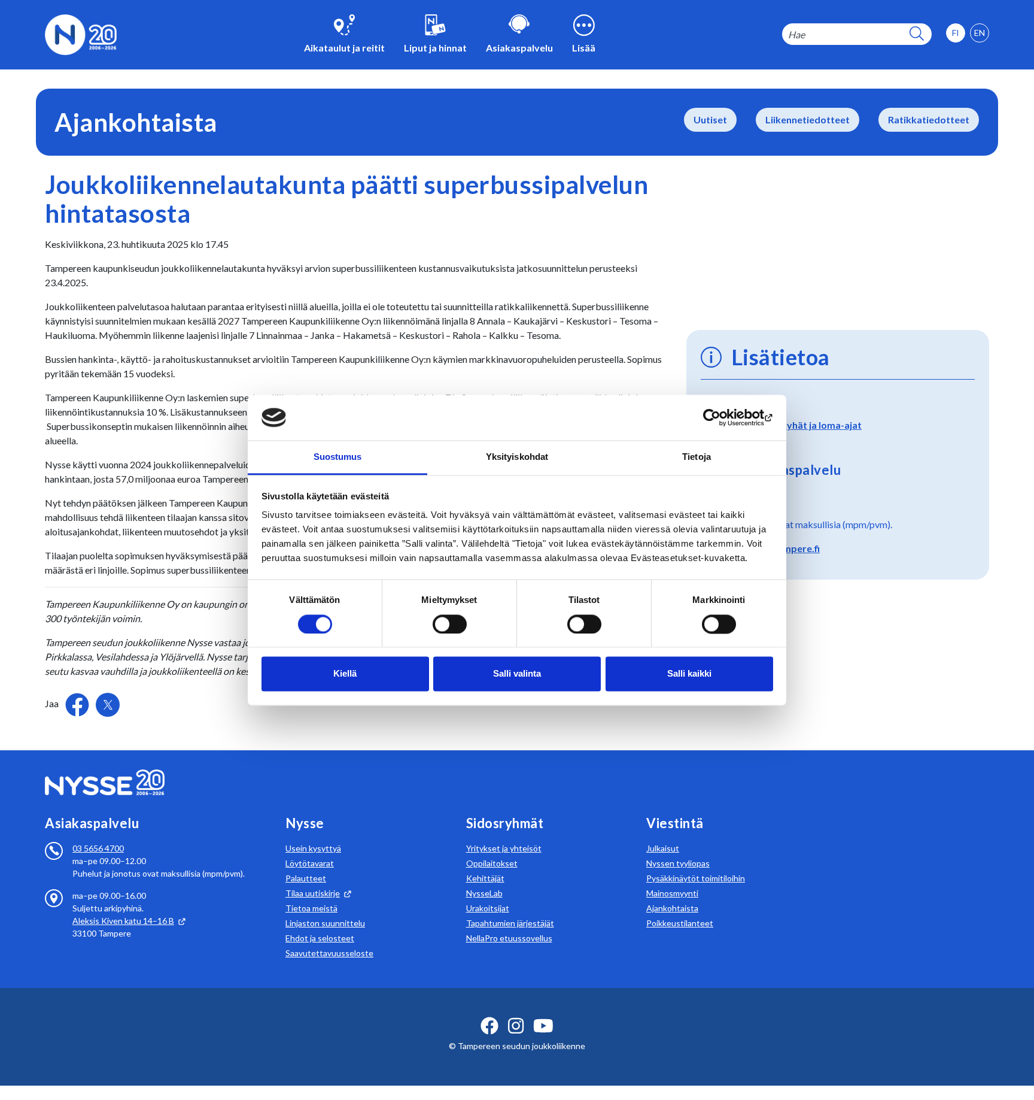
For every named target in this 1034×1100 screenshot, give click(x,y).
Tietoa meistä (311, 908)
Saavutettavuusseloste (329, 953)
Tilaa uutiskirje (312, 893)
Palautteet (305, 878)
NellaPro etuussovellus (509, 938)
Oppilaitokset (492, 863)
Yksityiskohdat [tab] (517, 457)
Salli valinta (517, 674)
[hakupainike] (917, 34)
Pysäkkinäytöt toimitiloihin (695, 878)
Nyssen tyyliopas (678, 863)
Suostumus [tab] (338, 457)
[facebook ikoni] (489, 1026)
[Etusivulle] (81, 33)
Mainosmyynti (672, 893)
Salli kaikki (689, 674)
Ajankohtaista (672, 908)
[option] (979, 33)
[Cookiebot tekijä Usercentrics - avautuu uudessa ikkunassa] (720, 417)
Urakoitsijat (487, 908)
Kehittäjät (485, 878)
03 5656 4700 (98, 848)
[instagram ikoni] (516, 1026)
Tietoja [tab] (696, 457)
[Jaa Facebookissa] (78, 703)
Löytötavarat (309, 863)
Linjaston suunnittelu (325, 923)
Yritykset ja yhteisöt (504, 848)
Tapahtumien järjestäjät (510, 923)
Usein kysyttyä (313, 848)
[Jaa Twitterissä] (108, 705)
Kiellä (345, 674)
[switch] (450, 624)
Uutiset (710, 119)
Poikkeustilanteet (679, 923)
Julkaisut (662, 848)
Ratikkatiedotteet (928, 119)
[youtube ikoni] (543, 1026)
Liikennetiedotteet (807, 119)
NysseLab (484, 893)
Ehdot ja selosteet (319, 938)
